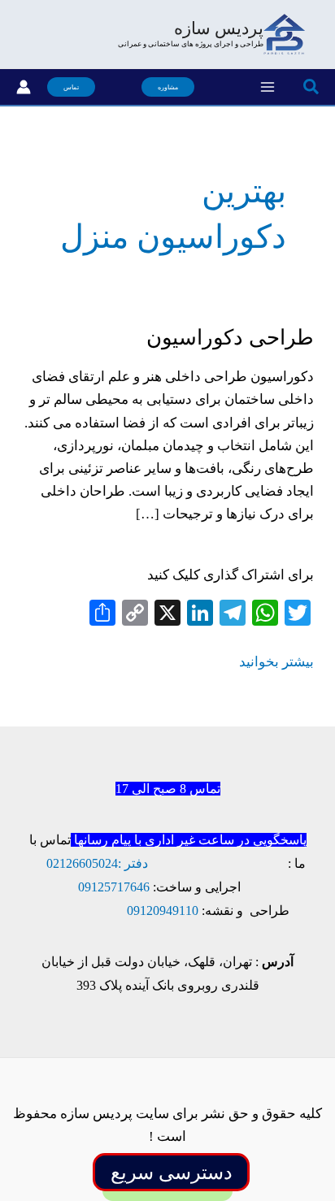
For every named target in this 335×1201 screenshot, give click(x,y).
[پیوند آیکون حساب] (23, 87)
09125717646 (114, 887)
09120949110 (162, 910)
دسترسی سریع (172, 1172)
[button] (310, 87)
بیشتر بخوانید (276, 663)
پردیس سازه (218, 28)
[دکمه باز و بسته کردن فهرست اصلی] (267, 87)
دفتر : (133, 863)
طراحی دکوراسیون (230, 337)
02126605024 (82, 863)
